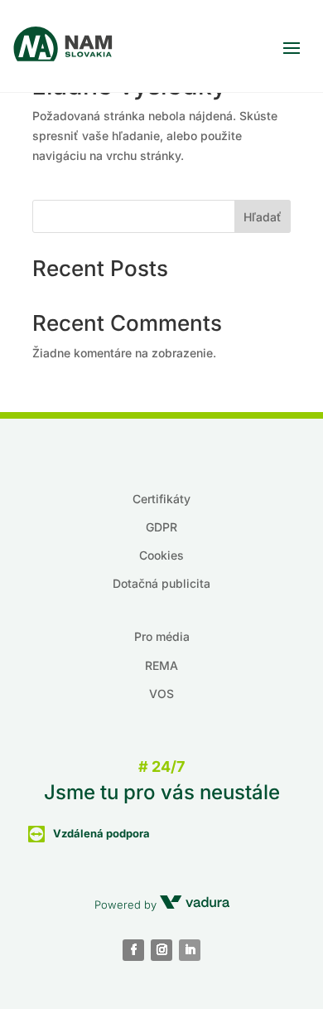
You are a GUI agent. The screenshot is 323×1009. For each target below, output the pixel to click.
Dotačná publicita (161, 583)
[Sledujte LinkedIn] (189, 950)
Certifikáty (161, 499)
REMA (161, 665)
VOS (161, 693)
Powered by (127, 904)
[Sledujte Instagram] (161, 950)
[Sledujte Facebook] (133, 950)
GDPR (161, 527)
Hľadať (262, 217)
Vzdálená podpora (101, 833)
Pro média (162, 636)
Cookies (161, 555)
